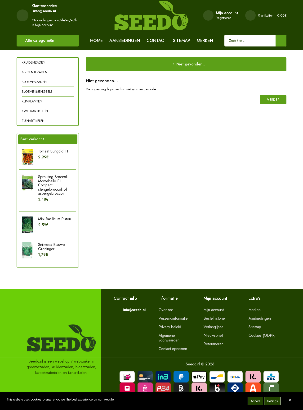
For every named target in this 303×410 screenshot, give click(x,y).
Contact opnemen (173, 348)
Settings (272, 401)
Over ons (166, 310)
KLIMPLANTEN (32, 101)
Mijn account (214, 310)
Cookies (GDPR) (262, 335)
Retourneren (213, 344)
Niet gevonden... (190, 64)
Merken (205, 40)
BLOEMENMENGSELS (37, 91)
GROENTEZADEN (34, 72)
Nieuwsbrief (213, 335)
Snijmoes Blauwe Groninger (51, 247)
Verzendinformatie (173, 318)
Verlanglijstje (213, 327)
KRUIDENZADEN (33, 62)
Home (96, 40)
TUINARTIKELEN (33, 120)
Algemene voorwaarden (169, 338)
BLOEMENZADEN (34, 81)
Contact (156, 40)
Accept (255, 401)
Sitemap (181, 40)
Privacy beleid (170, 327)
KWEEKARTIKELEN (35, 111)
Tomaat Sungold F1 (53, 151)
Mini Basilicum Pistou (54, 219)
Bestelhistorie (214, 318)
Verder (273, 99)
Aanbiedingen (124, 40)
